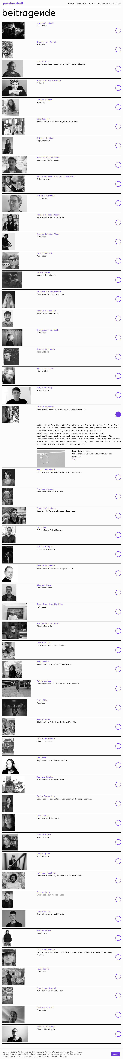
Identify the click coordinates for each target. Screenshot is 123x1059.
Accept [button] (116, 1054)
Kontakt (117, 3)
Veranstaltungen (86, 3)
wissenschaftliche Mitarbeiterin (69, 428)
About (71, 3)
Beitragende (103, 3)
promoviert (100, 428)
